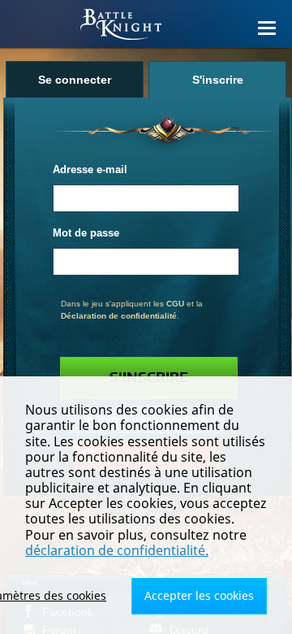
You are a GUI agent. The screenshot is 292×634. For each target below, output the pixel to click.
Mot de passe (86, 233)
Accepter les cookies (199, 595)
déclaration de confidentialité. (116, 550)
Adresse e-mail (90, 170)
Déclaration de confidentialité (119, 315)
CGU (175, 303)
